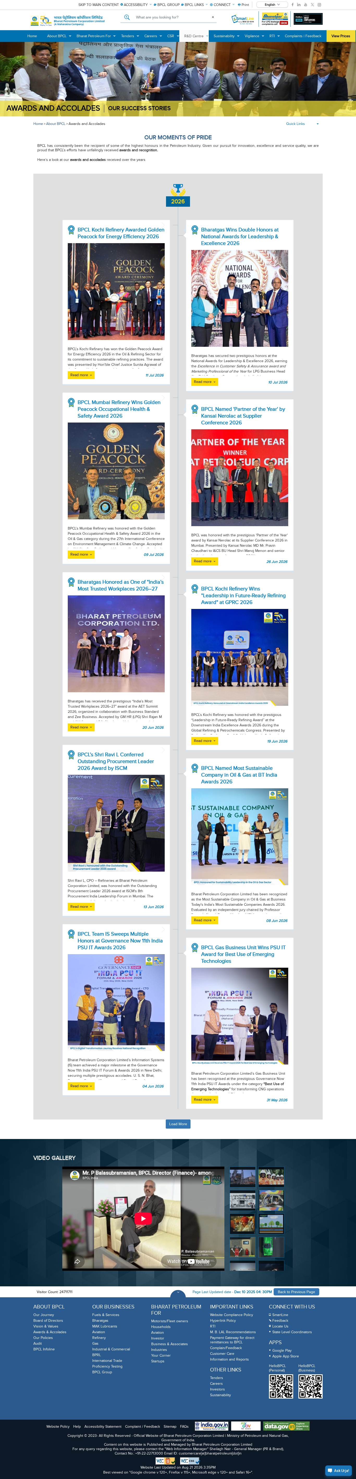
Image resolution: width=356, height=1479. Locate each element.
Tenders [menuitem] (130, 38)
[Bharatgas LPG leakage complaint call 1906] (275, 18)
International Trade (107, 1360)
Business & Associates (169, 1344)
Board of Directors (48, 1320)
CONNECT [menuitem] (222, 5)
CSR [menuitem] (173, 38)
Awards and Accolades (53, 108)
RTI (212, 1326)
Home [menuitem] (32, 36)
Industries (159, 1350)
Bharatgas (100, 1320)
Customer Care (222, 1353)
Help (77, 1426)
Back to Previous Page (296, 1292)
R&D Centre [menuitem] (196, 38)
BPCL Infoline (44, 1349)
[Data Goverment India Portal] (286, 1426)
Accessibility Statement (102, 1426)
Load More (178, 1124)
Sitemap (170, 1426)
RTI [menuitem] (274, 38)
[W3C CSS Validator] (190, 1461)
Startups (157, 1361)
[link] (292, 5)
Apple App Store (285, 1356)
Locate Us (280, 1326)
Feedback (280, 1320)
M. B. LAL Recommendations (233, 1332)
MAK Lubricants (104, 1326)
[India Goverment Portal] (211, 1427)
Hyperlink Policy (223, 1320)
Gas (95, 1343)
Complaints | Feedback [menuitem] (303, 36)
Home (38, 124)
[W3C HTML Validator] (166, 1461)
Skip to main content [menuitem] (98, 5)
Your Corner (161, 1355)
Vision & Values (45, 1326)
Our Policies (43, 1338)
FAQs (184, 1426)
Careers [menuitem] (153, 38)
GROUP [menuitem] (168, 5)
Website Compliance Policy (231, 1315)
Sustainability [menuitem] (227, 38)
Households (161, 1327)
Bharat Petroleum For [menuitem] (96, 38)
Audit (37, 1343)
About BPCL (55, 124)
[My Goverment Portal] (246, 1426)
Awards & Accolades (49, 1332)
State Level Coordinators (292, 1332)
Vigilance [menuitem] (255, 38)
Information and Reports (229, 1359)
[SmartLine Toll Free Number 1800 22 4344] (243, 19)
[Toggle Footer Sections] (178, 1298)
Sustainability (220, 1395)
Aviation (98, 1332)
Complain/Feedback (226, 1348)
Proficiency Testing (107, 1366)
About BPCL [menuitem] (59, 38)
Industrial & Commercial (111, 1349)
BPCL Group (102, 1372)
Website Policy (58, 1426)
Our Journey (43, 1315)
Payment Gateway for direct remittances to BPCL (232, 1340)
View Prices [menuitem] (341, 36)
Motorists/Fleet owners (169, 1321)
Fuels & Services (105, 1315)
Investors (217, 1389)
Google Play (282, 1350)
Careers (216, 1383)
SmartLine (280, 1315)
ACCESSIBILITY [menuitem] (136, 5)
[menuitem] (243, 5)
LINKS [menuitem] (194, 5)
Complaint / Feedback (142, 1426)
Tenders (216, 1378)
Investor (157, 1338)
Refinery (99, 1338)
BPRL (96, 1355)
